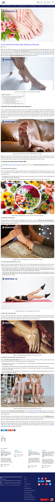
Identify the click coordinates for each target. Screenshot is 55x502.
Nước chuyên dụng (32, 5)
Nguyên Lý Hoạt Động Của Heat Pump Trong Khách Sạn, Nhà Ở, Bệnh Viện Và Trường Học (48, 454)
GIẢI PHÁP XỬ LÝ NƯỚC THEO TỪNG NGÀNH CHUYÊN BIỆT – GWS (6, 453)
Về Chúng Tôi (18, 452)
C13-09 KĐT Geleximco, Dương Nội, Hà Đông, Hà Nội (10, 483)
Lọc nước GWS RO (27, 483)
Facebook (2, 430)
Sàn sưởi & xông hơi (50, 5)
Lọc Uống (9, 5)
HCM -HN (48, 2)
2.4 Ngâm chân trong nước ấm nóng (10, 102)
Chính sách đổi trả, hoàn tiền (29, 497)
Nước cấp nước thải (41, 5)
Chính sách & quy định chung (29, 490)
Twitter (4, 430)
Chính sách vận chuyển (28, 494)
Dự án (25, 479)
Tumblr (14, 430)
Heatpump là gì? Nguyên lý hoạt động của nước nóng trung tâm (34, 453)
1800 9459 (41, 2)
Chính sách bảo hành (28, 492)
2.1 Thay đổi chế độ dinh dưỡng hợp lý (10, 98)
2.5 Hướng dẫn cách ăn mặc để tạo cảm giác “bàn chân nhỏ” (14, 103)
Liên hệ (25, 481)
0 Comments (4, 466)
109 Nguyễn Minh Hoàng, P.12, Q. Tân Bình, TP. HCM (10, 481)
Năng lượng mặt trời (27, 488)
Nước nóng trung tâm (22, 5)
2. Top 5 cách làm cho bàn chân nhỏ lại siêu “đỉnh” (11, 97)
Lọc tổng (41, 417)
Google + (8, 430)
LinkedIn (6, 430)
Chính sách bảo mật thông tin (29, 499)
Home (25, 477)
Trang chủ (4, 5)
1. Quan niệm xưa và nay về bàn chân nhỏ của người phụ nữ (13, 96)
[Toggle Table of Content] (23, 95)
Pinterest (10, 430)
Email (12, 430)
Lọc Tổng (14, 5)
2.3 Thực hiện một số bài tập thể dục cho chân (11, 101)
